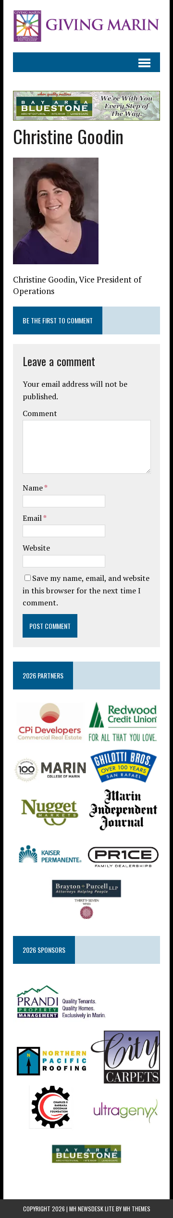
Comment (40, 413)
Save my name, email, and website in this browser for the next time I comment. (86, 590)
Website (36, 547)
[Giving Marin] (86, 26)
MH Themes (136, 1209)
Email (33, 518)
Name (33, 487)
